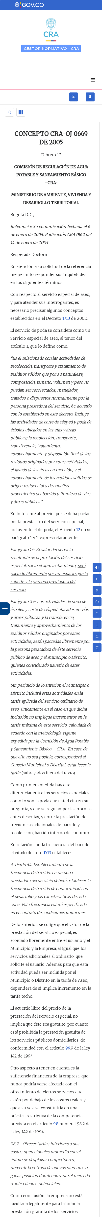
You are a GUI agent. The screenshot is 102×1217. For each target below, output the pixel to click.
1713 (66, 318)
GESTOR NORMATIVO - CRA (51, 48)
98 (55, 1123)
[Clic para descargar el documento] (90, 96)
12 (78, 529)
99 (67, 1048)
